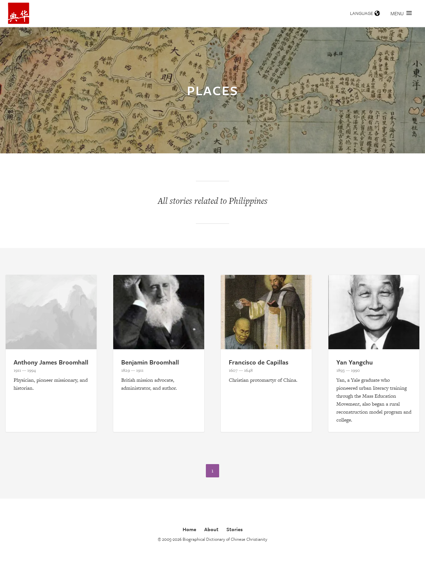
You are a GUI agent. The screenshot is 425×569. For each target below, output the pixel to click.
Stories (234, 529)
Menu (397, 13)
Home (189, 529)
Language (361, 13)
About (211, 529)
